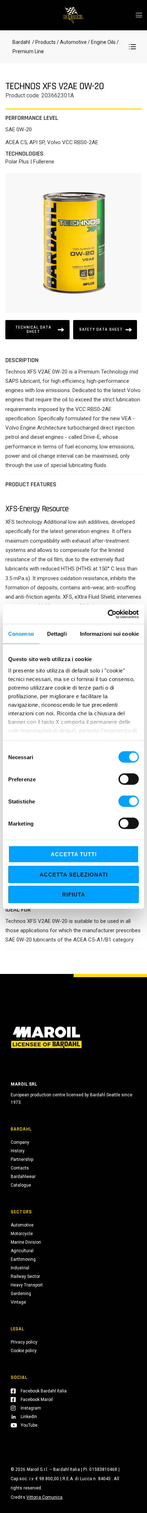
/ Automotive (72, 42)
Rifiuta (73, 895)
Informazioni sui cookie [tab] (109, 634)
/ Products (43, 42)
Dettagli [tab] (57, 634)
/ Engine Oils (101, 42)
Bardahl (21, 42)
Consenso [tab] (21, 634)
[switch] (128, 779)
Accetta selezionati (74, 874)
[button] (132, 46)
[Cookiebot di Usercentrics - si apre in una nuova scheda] (107, 614)
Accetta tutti (74, 854)
